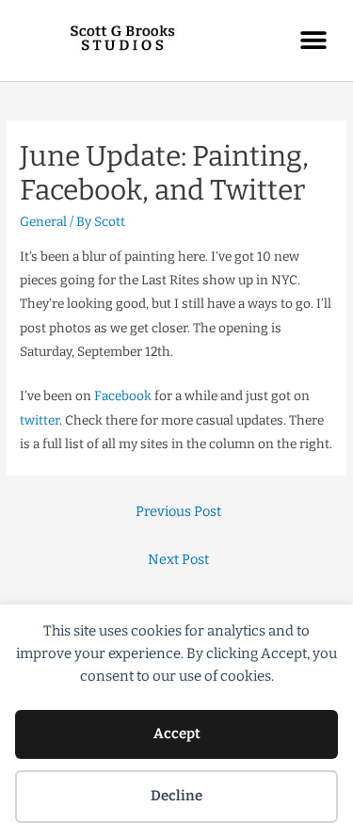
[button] (313, 40)
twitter (39, 420)
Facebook (123, 396)
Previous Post (178, 511)
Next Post (178, 559)
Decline (176, 795)
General (43, 222)
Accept (177, 733)
